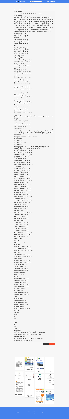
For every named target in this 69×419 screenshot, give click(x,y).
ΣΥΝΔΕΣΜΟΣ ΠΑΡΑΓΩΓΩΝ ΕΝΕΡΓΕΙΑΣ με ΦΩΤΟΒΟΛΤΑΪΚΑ (19, 394)
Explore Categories (17, 412)
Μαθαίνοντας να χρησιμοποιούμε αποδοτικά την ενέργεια (39, 371)
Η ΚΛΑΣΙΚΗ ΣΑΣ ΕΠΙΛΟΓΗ (40, 402)
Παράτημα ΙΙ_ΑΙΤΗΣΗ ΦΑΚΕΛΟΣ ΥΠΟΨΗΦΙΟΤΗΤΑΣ (50, 387)
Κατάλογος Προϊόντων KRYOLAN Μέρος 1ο (19, 378)
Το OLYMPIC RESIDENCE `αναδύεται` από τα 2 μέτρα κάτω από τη (29, 369)
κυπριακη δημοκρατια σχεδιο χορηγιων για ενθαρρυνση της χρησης (50, 371)
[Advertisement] (34, 6)
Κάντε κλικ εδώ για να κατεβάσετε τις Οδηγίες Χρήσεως (29, 396)
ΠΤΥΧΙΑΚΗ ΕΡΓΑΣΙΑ (50, 403)
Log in (42, 412)
